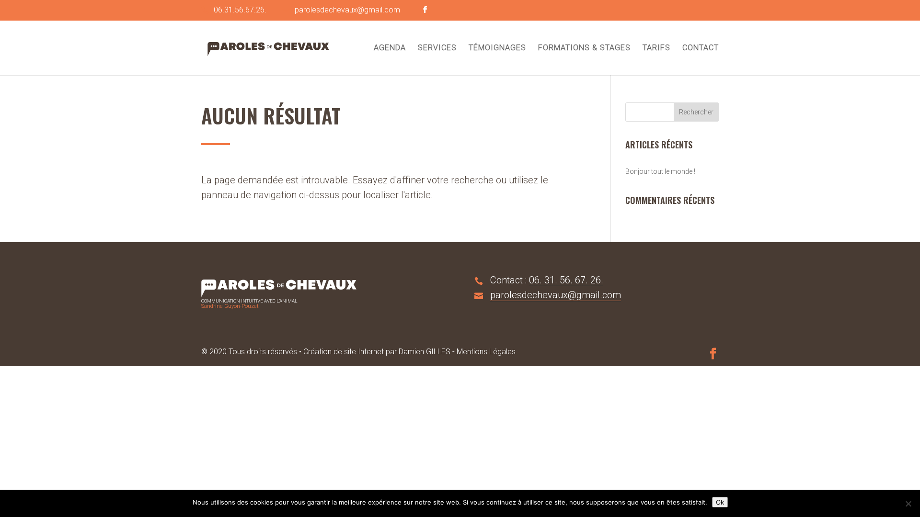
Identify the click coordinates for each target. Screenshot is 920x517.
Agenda (390, 48)
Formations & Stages (584, 48)
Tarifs (656, 48)
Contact (700, 48)
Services (437, 48)
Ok (720, 502)
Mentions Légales (486, 351)
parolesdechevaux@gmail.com (555, 295)
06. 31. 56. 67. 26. (566, 280)
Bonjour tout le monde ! (660, 171)
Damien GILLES (424, 351)
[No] (908, 503)
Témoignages (497, 48)
